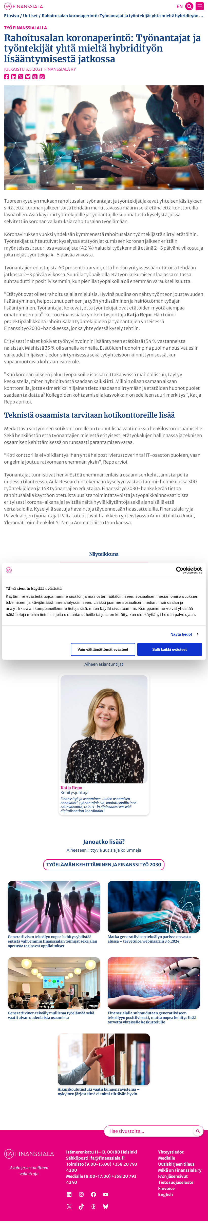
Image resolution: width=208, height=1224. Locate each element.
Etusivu (11, 15)
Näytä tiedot (181, 634)
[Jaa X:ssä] (20, 76)
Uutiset (30, 15)
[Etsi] (197, 1131)
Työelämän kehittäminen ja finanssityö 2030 (103, 865)
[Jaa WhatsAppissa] (42, 76)
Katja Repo (71, 787)
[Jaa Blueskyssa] (27, 76)
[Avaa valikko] (200, 6)
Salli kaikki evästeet (169, 649)
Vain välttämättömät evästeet (103, 649)
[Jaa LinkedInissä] (13, 76)
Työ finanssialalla (25, 27)
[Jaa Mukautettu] (34, 76)
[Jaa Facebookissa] (6, 76)
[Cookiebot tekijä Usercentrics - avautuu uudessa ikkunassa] (180, 570)
